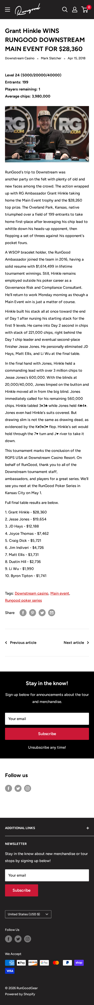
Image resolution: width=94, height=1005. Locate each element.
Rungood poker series (23, 600)
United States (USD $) (24, 914)
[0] (85, 10)
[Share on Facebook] (23, 612)
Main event (59, 593)
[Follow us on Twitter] (18, 788)
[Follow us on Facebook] (8, 788)
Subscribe (47, 733)
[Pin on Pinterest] (32, 612)
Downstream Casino (20, 58)
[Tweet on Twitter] (42, 612)
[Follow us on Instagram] (27, 788)
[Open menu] (7, 10)
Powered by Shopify (20, 994)
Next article (74, 642)
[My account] (74, 9)
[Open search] (65, 9)
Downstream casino (31, 593)
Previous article (23, 642)
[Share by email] (51, 612)
